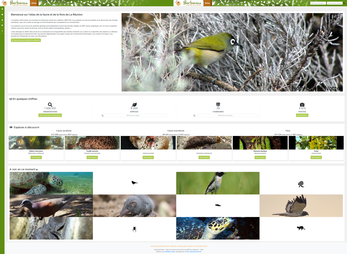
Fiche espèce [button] (36, 157)
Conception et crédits (192, 246)
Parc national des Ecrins (194, 251)
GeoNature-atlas (169, 251)
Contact (204, 246)
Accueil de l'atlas (156, 246)
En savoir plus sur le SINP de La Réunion (26, 40)
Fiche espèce (51, 182)
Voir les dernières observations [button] (50, 115)
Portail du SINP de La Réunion (174, 246)
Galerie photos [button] (302, 115)
